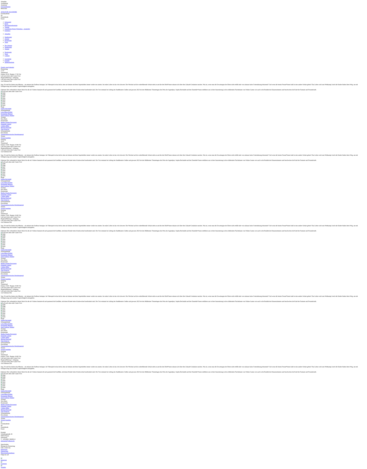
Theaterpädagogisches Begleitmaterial (12, 134)
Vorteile (7, 27)
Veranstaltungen (5, 7)
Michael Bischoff (6, 127)
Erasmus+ (8, 30)
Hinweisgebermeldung (7, 453)
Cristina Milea (5, 126)
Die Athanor (8, 45)
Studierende (8, 37)
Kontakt (7, 60)
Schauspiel (8, 22)
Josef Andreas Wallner (7, 115)
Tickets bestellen (6, 138)
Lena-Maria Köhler (6, 112)
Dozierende (8, 40)
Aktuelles (7, 34)
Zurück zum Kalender (7, 67)
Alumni (7, 39)
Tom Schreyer (5, 129)
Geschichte (8, 59)
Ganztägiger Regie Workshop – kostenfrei (17, 29)
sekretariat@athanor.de (8, 441)
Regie (6, 24)
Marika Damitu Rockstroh (9, 122)
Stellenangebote (9, 62)
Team (6, 42)
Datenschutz (4, 451)
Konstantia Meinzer (7, 114)
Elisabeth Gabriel (6, 124)
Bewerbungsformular (11, 25)
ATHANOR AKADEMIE (9, 12)
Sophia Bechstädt (6, 108)
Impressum (4, 449)
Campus (7, 55)
